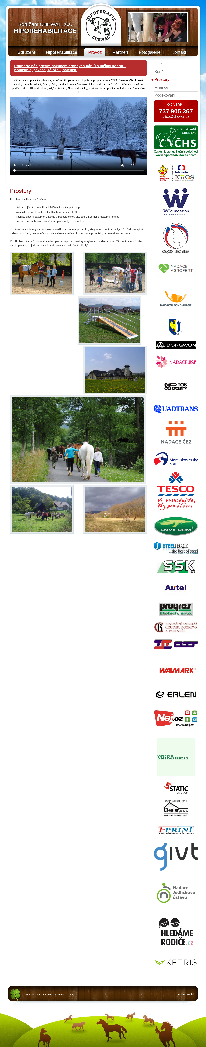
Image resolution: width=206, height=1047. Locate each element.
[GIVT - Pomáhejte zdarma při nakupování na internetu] (176, 872)
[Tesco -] (176, 509)
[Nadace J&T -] (176, 367)
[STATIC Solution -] (176, 792)
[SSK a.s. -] (176, 571)
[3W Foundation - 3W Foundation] (176, 215)
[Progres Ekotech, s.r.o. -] (176, 614)
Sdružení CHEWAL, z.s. (45, 27)
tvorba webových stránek (61, 994)
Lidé (158, 64)
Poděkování (164, 95)
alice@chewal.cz (175, 117)
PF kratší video (38, 88)
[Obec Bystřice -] (175, 334)
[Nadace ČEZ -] (176, 444)
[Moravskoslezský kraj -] (176, 464)
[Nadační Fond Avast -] (176, 312)
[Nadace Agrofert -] (176, 277)
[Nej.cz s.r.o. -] (176, 730)
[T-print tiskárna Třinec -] (176, 833)
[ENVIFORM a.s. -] (176, 534)
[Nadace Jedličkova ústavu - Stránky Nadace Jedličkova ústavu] (176, 905)
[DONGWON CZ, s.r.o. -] (176, 348)
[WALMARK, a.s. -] (176, 684)
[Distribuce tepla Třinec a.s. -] (176, 649)
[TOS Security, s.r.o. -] (176, 397)
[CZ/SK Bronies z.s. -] (176, 252)
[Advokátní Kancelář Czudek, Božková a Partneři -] (176, 631)
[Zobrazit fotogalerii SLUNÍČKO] (158, 27)
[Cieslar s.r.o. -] (176, 815)
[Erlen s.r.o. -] (176, 696)
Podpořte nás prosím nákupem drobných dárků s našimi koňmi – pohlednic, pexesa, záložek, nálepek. (70, 68)
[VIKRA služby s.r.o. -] (176, 774)
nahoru (181, 994)
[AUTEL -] (176, 595)
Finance (161, 87)
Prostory (161, 79)
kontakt (191, 994)
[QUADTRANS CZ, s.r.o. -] (176, 412)
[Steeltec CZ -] (176, 553)
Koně (159, 71)
